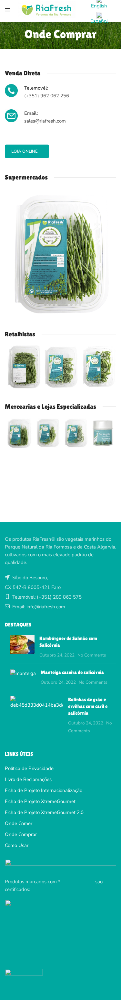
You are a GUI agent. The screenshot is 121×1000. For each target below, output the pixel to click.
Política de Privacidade (29, 768)
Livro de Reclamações (28, 779)
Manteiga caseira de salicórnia (72, 672)
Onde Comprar (21, 834)
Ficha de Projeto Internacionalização (43, 790)
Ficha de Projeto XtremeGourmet (40, 801)
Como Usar (16, 845)
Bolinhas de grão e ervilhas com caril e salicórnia (87, 706)
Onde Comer (18, 823)
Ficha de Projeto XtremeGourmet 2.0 (44, 812)
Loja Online (24, 151)
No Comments (91, 655)
